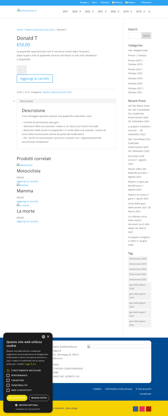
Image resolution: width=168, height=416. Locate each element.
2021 (100, 11)
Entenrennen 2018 (137, 258)
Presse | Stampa (137, 55)
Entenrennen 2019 (137, 263)
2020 (113, 11)
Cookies (97, 389)
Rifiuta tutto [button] (39, 397)
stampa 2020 (135, 83)
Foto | (95, 2)
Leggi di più (30, 364)
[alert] (27, 373)
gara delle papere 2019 (137, 295)
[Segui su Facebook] (135, 409)
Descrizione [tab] (26, 101)
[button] (8, 370)
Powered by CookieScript (28, 409)
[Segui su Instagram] (142, 409)
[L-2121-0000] (23, 33)
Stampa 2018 (135, 78)
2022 (87, 11)
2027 (65, 11)
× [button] (48, 336)
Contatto (105, 2)
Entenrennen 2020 (137, 269)
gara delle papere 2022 (137, 323)
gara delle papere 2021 (137, 314)
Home (20, 29)
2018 (138, 11)
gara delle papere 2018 (137, 286)
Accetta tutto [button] (17, 397)
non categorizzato (138, 50)
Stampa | (84, 2)
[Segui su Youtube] (148, 409)
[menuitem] (117, 3)
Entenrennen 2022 (137, 279)
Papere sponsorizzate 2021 (40, 29)
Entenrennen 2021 (137, 274)
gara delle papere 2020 (137, 305)
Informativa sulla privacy (118, 389)
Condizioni (145, 394)
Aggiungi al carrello (34, 78)
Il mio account (143, 389)
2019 (126, 11)
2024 (74, 11)
